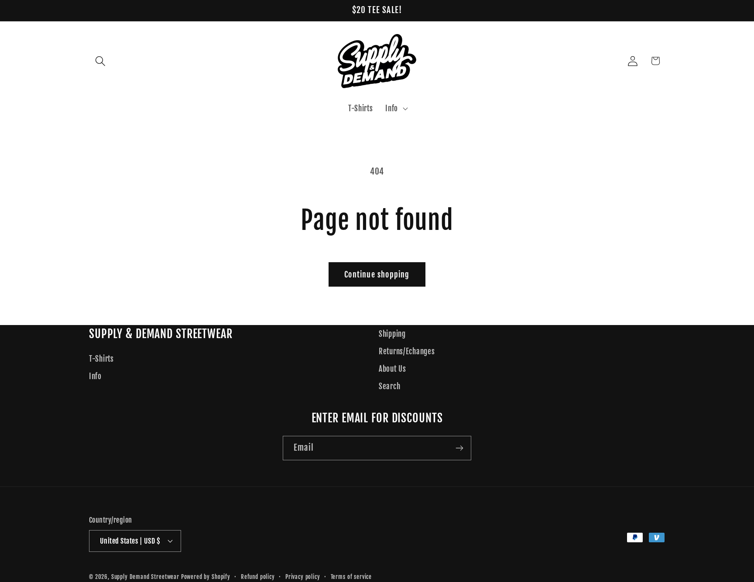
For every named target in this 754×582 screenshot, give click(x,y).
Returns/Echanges (407, 351)
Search (389, 386)
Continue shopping (376, 274)
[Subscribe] (459, 448)
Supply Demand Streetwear (145, 576)
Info (95, 376)
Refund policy (258, 576)
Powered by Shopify (205, 576)
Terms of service (351, 576)
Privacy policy (302, 576)
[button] (100, 60)
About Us (392, 368)
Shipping (392, 334)
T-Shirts (101, 358)
